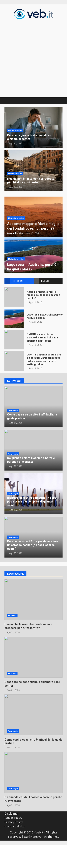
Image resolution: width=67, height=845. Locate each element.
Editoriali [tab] (18, 281)
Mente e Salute (15, 130)
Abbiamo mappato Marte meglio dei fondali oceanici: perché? (14, 297)
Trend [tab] (45, 281)
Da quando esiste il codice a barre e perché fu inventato (31, 459)
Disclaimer (11, 814)
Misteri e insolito (16, 218)
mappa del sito (14, 826)
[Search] (58, 100)
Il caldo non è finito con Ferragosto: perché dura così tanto (31, 180)
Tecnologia (13, 410)
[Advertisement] (33, 58)
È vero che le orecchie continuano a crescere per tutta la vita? (33, 599)
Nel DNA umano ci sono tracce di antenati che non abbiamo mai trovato (14, 339)
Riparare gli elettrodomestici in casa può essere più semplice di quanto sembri (31, 501)
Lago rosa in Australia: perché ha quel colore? (14, 318)
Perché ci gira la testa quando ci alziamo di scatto (29, 137)
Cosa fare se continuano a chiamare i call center (33, 657)
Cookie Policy (13, 818)
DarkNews (31, 837)
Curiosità (12, 615)
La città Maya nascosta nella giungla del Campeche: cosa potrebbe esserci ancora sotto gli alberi (14, 361)
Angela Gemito (15, 233)
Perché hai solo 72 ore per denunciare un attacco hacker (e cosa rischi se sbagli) (32, 545)
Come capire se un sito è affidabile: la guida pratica (33, 714)
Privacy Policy (13, 822)
